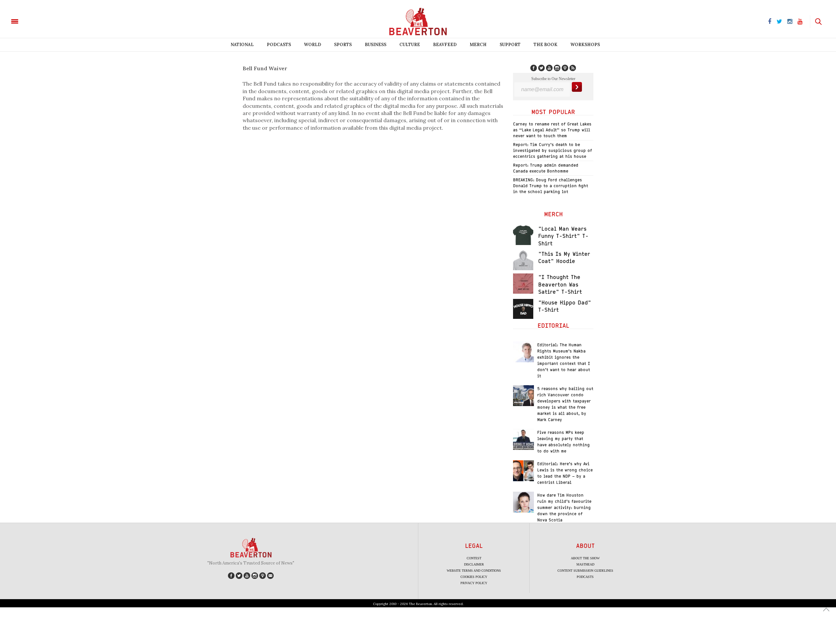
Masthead (585, 564)
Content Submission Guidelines (585, 570)
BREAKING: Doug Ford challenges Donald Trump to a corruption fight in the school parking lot (550, 185)
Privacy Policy (473, 583)
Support (510, 44)
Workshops (585, 44)
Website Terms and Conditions (474, 570)
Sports (343, 44)
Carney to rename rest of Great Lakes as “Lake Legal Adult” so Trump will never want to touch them (552, 130)
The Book (545, 44)
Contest (474, 558)
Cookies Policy (473, 577)
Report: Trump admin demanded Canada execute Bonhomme (545, 168)
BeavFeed (445, 44)
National (242, 44)
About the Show (585, 558)
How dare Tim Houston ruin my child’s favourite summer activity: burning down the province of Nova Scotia (564, 507)
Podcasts (279, 44)
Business (375, 44)
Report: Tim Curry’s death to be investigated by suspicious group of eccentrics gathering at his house (552, 150)
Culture (409, 44)
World (312, 44)
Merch (478, 44)
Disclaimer (474, 564)
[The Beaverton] (37, 21)
